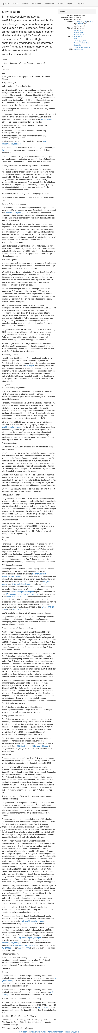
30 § (85, 22)
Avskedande (78, 36)
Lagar (15, 3)
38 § (91, 22)
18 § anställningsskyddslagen (32, 921)
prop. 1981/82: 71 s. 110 (28, 594)
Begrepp (70, 3)
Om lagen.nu (24, 1031)
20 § (82, 22)
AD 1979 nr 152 (34, 607)
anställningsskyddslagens (23, 591)
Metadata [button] (63, 11)
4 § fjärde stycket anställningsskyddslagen (32, 746)
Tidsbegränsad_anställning (82, 47)
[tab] (77, 11)
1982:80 (80, 24)
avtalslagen (29, 365)
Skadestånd (77, 45)
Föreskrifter (49, 3)
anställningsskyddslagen (16, 212)
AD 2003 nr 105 (8, 947)
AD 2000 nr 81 (11, 594)
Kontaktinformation (55, 1031)
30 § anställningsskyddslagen (24, 945)
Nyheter (81, 3)
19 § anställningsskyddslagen (29, 937)
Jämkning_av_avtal (80, 41)
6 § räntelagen (46, 119)
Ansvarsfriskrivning (38, 1031)
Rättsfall (25, 3)
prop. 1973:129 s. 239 (16, 596)
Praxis (60, 3)
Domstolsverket (79, 49)
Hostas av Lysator (72, 1031)
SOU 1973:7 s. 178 (20, 609)
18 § (13, 584)
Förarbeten (36, 3)
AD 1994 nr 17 (24, 947)
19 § (78, 22)
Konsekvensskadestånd (81, 43)
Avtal (75, 39)
